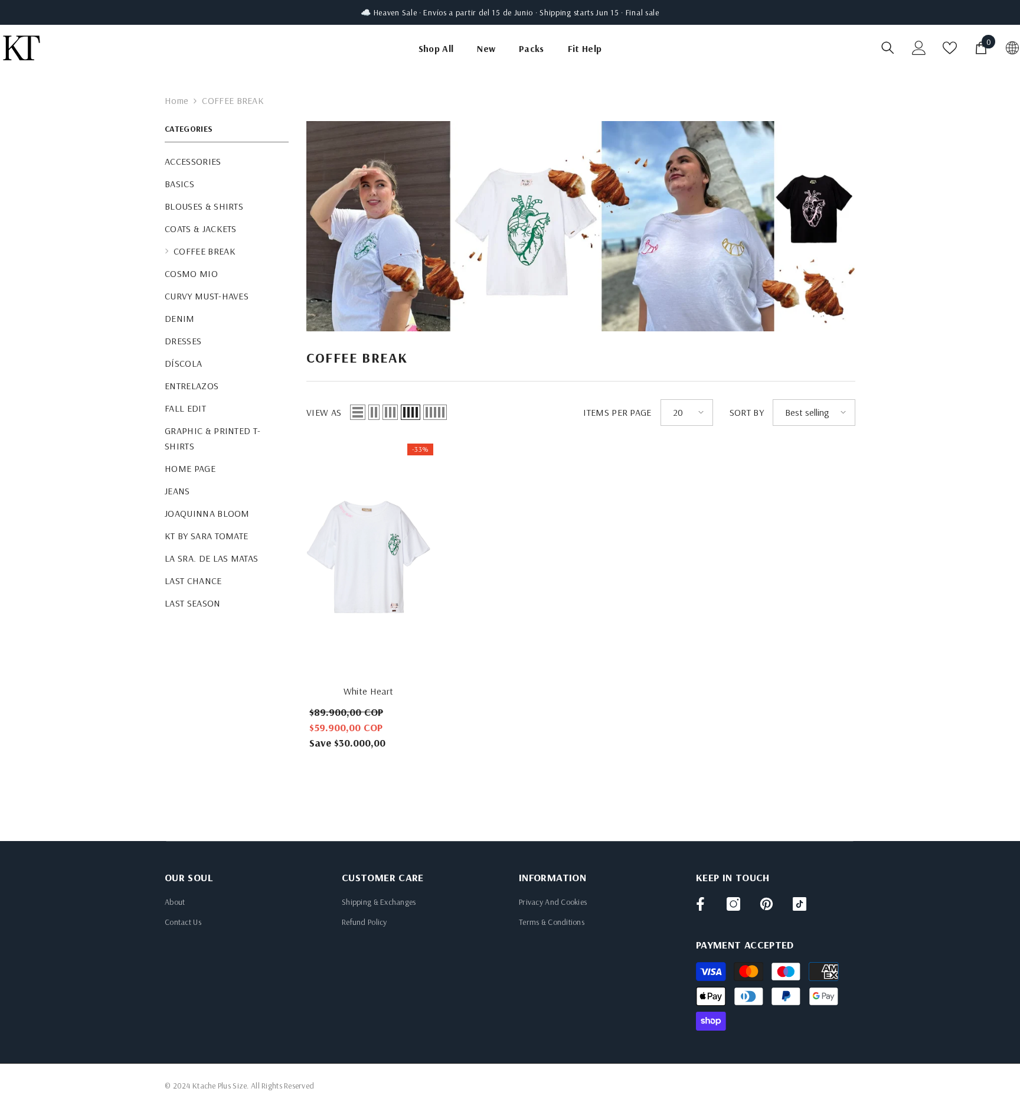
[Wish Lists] (950, 48)
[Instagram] (733, 904)
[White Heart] (368, 559)
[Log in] (919, 48)
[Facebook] (700, 904)
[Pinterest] (766, 904)
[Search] (887, 48)
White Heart (369, 691)
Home (176, 100)
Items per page (617, 412)
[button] (357, 412)
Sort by (747, 412)
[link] (580, 226)
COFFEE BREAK (233, 100)
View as (323, 412)
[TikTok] (799, 904)
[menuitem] (227, 161)
